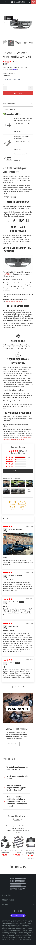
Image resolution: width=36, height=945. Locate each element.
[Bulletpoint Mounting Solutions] (18, 2)
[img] (7, 526)
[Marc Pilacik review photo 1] (18, 544)
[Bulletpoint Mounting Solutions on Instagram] (18, 911)
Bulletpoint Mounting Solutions (14, 920)
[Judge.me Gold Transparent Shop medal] (22, 504)
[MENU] (1, 2)
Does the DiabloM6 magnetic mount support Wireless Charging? (16, 787)
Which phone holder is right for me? (17, 777)
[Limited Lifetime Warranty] (18, 708)
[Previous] (4, 22)
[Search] (29, 2)
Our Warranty (12, 744)
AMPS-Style (7, 274)
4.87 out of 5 (23, 451)
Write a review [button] (18, 471)
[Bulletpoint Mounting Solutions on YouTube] (21, 911)
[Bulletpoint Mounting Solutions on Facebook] (14, 911)
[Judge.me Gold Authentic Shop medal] (12, 504)
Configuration (6, 75)
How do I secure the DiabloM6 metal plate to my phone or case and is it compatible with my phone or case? (17, 801)
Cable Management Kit (21, 154)
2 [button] (15, 687)
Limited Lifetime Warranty (17, 728)
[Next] (31, 22)
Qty (4, 84)
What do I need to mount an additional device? (17, 768)
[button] (7, 62)
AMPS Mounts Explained (14, 301)
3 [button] (18, 687)
